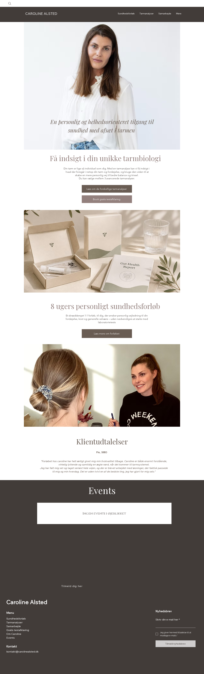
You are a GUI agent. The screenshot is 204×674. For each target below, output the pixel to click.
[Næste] (187, 462)
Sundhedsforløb (16, 618)
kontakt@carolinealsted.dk (22, 651)
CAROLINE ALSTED (41, 13)
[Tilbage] (17, 462)
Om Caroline (13, 633)
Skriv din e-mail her (168, 619)
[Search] (9, 3)
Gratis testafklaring (16, 630)
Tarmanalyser (14, 622)
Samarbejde (13, 626)
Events (10, 637)
